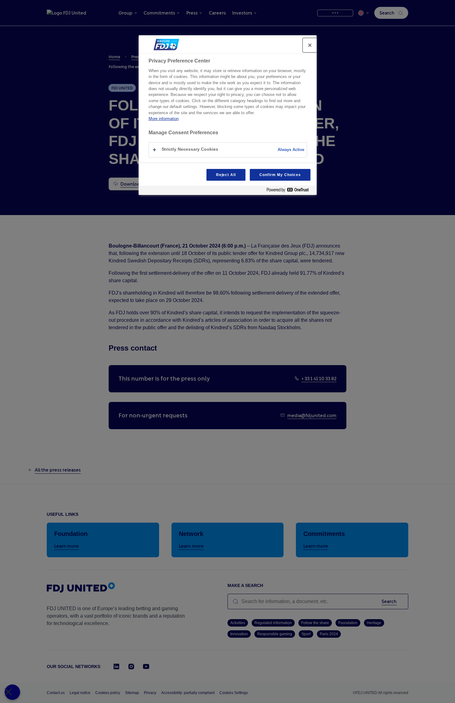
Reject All (226, 175)
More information (164, 118)
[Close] (310, 45)
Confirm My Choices (280, 175)
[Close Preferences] (12, 692)
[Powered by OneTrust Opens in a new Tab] (290, 191)
